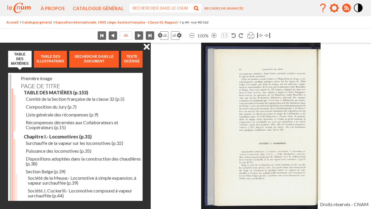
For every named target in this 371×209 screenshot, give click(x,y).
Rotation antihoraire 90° (234, 35)
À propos (53, 8)
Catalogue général (98, 8)
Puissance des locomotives (58, 151)
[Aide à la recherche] (323, 8)
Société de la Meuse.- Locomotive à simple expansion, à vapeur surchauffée (82, 180)
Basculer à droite (267, 35)
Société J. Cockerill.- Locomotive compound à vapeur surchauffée (80, 193)
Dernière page (150, 35)
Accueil (12, 22)
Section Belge (46, 171)
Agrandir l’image (214, 35)
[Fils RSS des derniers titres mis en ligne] (346, 8)
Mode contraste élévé (358, 12)
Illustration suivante (176, 35)
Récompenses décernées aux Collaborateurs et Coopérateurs (72, 125)
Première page (102, 35)
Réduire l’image (191, 35)
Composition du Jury (51, 106)
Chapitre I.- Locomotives (58, 136)
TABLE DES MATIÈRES (56, 92)
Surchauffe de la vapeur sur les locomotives (74, 143)
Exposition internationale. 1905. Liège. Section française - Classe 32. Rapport (116, 22)
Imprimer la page (250, 35)
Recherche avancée (223, 8)
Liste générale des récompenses (62, 114)
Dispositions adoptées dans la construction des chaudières (83, 161)
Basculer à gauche (260, 35)
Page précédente (113, 35)
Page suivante (139, 35)
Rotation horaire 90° (241, 35)
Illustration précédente (163, 35)
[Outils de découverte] (334, 8)
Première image (36, 78)
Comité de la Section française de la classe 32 (75, 99)
